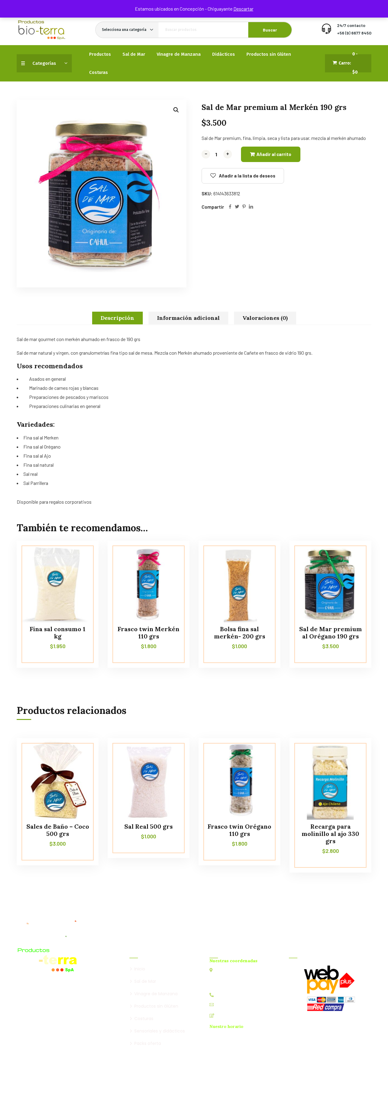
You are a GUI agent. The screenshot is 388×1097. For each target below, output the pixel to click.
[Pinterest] (244, 207)
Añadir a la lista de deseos (247, 175)
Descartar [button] (243, 9)
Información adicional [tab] (188, 317)
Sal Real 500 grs (148, 826)
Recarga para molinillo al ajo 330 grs (330, 834)
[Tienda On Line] (41, 30)
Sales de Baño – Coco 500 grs (57, 830)
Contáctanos (229, 1015)
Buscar (270, 29)
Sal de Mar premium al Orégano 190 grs (330, 632)
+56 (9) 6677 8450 (354, 32)
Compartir (213, 207)
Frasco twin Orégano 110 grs (239, 830)
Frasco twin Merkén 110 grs (148, 632)
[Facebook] (230, 207)
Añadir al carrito (273, 154)
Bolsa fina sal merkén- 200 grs (239, 632)
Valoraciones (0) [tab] (265, 317)
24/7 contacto (351, 25)
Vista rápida (82, 568)
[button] (176, 109)
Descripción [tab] (117, 317)
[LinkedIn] (251, 207)
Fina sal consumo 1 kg (57, 632)
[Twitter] (237, 207)
